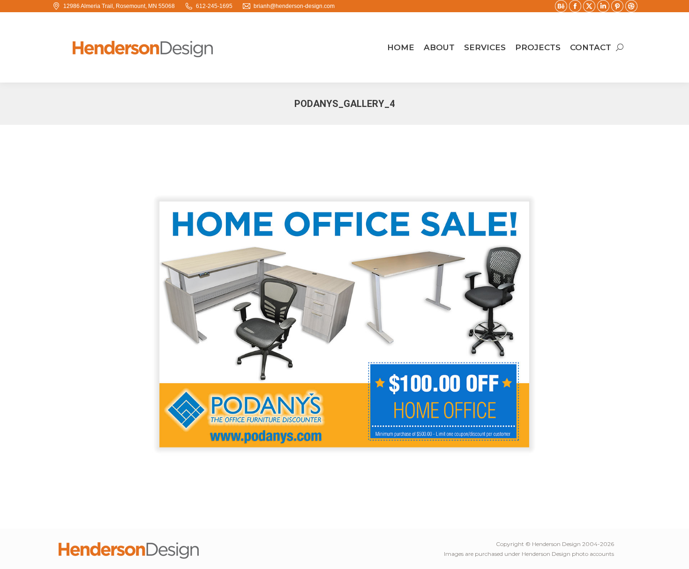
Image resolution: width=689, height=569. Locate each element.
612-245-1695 (214, 6)
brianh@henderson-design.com (294, 6)
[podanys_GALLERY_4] (344, 324)
